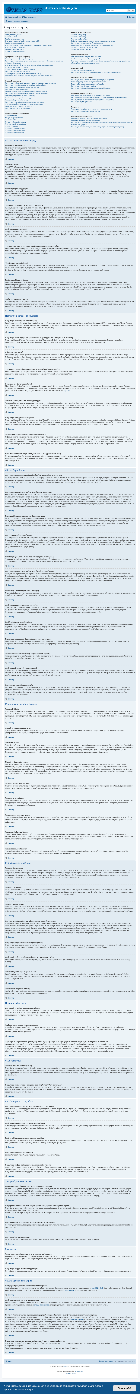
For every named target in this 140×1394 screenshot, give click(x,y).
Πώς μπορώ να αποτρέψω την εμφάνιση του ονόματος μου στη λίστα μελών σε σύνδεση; (34, 61)
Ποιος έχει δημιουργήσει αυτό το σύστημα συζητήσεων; (89, 118)
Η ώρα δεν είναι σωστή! (13, 63)
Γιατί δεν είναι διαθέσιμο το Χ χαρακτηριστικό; (86, 120)
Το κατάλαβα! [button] (124, 1388)
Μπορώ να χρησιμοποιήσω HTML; (16, 118)
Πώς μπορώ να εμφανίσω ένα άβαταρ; (18, 71)
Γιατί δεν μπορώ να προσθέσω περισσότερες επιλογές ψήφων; (26, 91)
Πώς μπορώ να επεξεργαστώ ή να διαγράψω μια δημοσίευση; (25, 85)
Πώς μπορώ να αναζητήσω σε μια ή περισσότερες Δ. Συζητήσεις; (92, 80)
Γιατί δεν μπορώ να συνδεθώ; (15, 43)
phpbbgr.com (79, 1371)
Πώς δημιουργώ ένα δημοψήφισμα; (16, 89)
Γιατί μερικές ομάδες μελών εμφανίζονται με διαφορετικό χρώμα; (92, 45)
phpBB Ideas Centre (41, 1305)
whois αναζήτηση (77, 1320)
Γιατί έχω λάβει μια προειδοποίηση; (16, 100)
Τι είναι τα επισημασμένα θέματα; (16, 128)
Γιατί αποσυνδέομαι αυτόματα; (15, 49)
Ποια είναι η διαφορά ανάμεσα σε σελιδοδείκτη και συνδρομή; (91, 95)
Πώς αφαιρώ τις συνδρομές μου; (81, 102)
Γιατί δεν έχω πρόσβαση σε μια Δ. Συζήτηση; (20, 95)
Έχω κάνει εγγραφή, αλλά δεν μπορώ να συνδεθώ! (22, 41)
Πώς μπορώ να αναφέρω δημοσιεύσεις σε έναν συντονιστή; (25, 102)
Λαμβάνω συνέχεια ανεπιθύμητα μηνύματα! (85, 59)
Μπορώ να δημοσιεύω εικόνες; (15, 122)
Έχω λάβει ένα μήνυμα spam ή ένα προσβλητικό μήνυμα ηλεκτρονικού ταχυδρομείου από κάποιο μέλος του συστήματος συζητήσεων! (101, 62)
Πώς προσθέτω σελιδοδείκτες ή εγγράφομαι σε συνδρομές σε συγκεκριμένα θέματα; (99, 97)
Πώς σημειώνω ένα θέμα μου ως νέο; (17, 108)
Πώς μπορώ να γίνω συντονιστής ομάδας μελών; (87, 43)
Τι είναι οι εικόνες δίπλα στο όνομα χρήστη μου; (20, 69)
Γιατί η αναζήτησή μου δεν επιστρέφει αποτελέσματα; (88, 82)
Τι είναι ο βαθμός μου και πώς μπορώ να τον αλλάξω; (23, 74)
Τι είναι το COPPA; (11, 37)
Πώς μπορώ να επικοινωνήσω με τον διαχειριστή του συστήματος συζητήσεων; (97, 127)
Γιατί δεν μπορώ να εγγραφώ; (15, 39)
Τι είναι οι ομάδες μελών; (79, 39)
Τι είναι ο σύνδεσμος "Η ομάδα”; (81, 49)
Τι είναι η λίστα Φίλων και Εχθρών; (82, 70)
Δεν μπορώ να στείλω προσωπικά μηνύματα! (86, 57)
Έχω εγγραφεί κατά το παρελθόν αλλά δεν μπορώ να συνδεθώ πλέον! (28, 45)
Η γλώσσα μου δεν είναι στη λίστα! (16, 67)
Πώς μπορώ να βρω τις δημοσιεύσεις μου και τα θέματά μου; (91, 88)
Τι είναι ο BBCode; (11, 116)
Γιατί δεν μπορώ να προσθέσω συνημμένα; (19, 98)
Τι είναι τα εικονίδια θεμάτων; (14, 132)
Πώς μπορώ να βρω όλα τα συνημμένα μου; (85, 111)
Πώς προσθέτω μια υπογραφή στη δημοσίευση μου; (22, 87)
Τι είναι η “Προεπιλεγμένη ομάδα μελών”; (84, 47)
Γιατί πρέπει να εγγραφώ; (13, 35)
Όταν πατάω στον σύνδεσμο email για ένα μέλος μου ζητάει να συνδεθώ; (29, 76)
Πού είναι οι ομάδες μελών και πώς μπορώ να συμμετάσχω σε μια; (93, 41)
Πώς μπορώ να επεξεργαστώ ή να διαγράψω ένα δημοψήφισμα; (26, 93)
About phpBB (69, 1290)
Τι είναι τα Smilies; (11, 120)
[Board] (25, 9)
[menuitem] (29, 17)
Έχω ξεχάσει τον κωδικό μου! (15, 47)
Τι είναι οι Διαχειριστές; (78, 35)
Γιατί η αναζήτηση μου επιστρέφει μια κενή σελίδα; (87, 84)
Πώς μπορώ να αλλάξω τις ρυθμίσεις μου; (19, 59)
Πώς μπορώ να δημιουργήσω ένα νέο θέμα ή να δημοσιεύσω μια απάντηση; (30, 83)
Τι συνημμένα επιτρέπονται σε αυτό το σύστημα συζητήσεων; (91, 109)
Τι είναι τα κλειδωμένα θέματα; (15, 130)
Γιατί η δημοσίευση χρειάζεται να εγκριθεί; (18, 106)
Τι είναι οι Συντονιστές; (78, 37)
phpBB (66, 391)
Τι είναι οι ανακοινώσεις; (13, 126)
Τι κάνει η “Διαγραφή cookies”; (15, 51)
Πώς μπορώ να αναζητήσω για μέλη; (83, 86)
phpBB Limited (97, 1288)
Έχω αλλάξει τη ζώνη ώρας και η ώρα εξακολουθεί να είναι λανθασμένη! (29, 65)
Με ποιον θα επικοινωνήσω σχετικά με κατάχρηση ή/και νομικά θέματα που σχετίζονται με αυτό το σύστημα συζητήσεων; (102, 123)
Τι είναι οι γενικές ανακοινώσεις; (15, 124)
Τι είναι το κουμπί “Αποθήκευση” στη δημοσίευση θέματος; (24, 104)
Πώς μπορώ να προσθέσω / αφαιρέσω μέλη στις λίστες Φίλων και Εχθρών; (96, 72)
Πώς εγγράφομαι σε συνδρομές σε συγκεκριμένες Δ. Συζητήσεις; (92, 99)
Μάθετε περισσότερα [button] (23, 1390)
